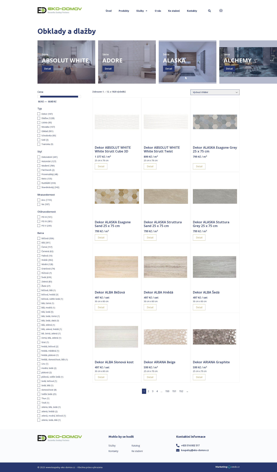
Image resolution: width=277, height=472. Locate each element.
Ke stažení (174, 11)
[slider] (38, 96)
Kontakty (192, 11)
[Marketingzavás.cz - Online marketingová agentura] (227, 468)
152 (181, 391)
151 (174, 391)
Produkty (124, 11)
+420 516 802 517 (190, 445)
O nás (158, 11)
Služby (140, 11)
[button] (209, 11)
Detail (47, 68)
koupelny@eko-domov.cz (195, 450)
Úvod (109, 11)
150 (167, 391)
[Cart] (221, 11)
